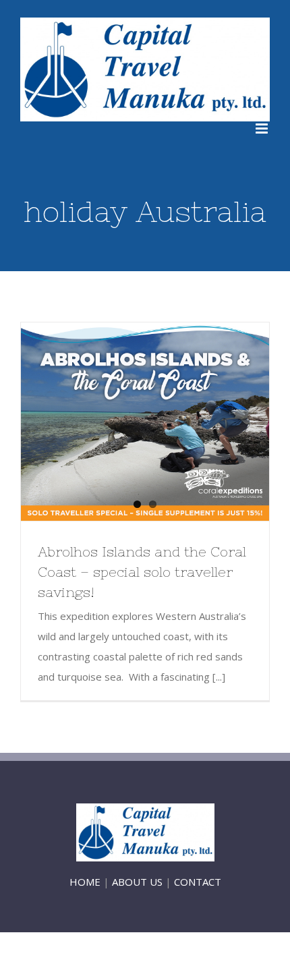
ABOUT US (137, 881)
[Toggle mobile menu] (263, 128)
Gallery (170, 421)
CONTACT (197, 881)
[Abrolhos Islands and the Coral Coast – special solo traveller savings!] (145, 421)
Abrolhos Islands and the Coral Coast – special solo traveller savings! (120, 421)
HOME (84, 881)
